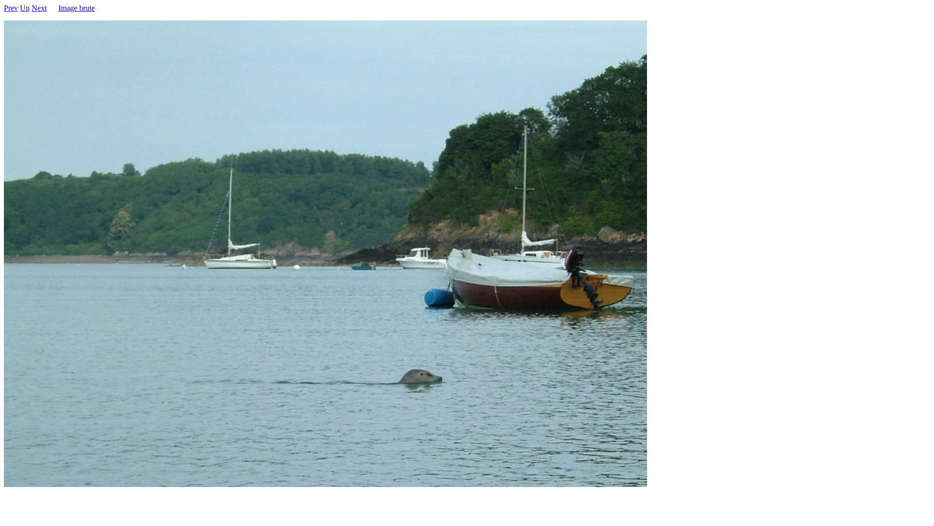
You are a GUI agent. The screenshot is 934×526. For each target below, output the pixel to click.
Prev (11, 8)
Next (39, 8)
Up (25, 8)
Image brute (76, 8)
